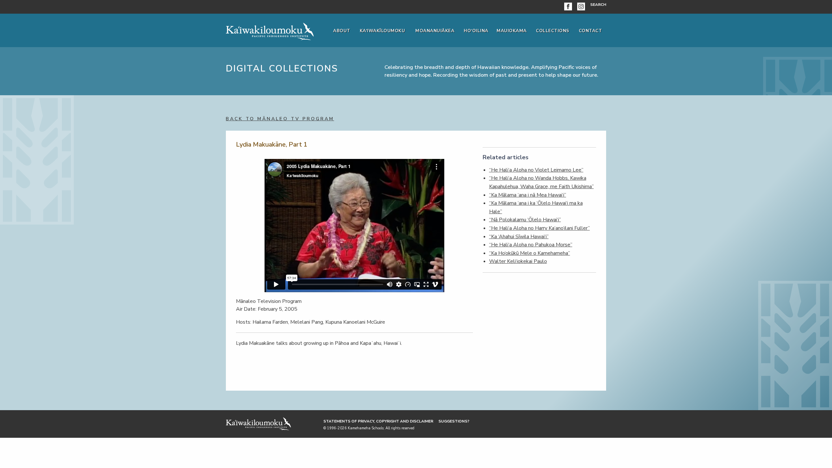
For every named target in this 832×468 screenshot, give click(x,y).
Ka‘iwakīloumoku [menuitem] (382, 31)
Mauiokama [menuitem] (512, 31)
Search (598, 4)
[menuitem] (569, 7)
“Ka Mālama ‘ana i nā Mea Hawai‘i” (527, 195)
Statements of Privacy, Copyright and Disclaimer (378, 421)
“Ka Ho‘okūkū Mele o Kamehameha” (529, 253)
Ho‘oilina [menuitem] (476, 31)
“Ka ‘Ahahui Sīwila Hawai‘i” (519, 236)
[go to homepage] (270, 30)
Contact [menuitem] (590, 31)
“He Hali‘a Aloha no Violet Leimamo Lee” (536, 170)
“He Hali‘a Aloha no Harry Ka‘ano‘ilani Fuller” (539, 228)
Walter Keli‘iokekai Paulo (518, 261)
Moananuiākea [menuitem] (434, 31)
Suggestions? (453, 421)
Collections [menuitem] (552, 31)
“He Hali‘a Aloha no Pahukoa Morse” (530, 244)
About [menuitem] (341, 31)
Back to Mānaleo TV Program (280, 119)
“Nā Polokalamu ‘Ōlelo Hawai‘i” (525, 219)
